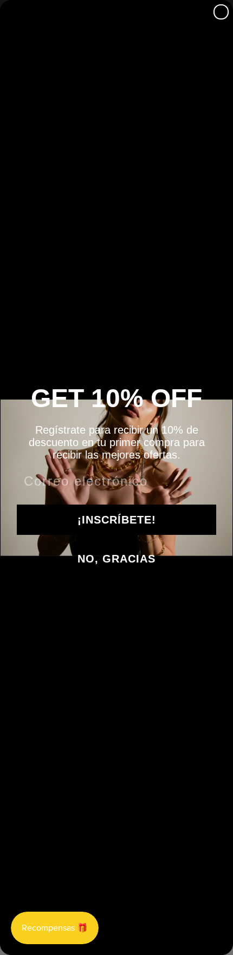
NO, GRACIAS (116, 559)
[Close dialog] (221, 11)
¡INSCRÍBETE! (116, 520)
